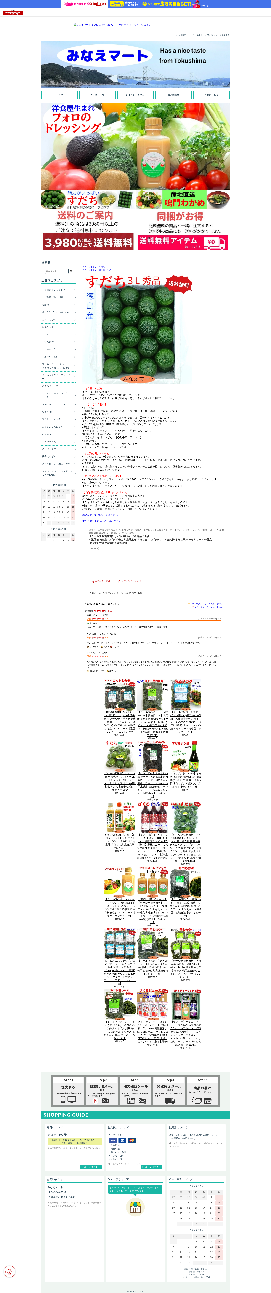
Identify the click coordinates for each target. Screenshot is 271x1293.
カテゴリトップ (89, 267)
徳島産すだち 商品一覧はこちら (100, 515)
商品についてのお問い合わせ (105, 593)
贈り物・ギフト (106, 270)
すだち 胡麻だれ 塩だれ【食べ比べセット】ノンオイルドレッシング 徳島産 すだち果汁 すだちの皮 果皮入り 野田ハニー (120, 841)
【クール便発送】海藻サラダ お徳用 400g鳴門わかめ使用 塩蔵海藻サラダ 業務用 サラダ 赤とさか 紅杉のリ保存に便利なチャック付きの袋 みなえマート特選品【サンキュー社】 (185, 722)
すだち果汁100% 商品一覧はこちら (101, 521)
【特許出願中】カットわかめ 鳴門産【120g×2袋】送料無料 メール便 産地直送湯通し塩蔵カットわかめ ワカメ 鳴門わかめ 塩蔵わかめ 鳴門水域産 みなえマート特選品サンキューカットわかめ (121, 722)
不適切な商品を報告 (133, 593)
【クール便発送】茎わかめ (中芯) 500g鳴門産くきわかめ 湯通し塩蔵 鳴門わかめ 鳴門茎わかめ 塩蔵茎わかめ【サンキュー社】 (152, 967)
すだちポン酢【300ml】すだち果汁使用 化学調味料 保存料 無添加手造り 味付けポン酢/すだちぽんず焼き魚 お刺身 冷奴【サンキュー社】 (185, 780)
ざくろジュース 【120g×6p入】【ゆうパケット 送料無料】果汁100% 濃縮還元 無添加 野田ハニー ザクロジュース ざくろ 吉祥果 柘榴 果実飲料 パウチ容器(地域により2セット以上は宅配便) (152, 1032)
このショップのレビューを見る (208, 607)
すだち (102, 267)
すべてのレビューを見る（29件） (207, 604)
